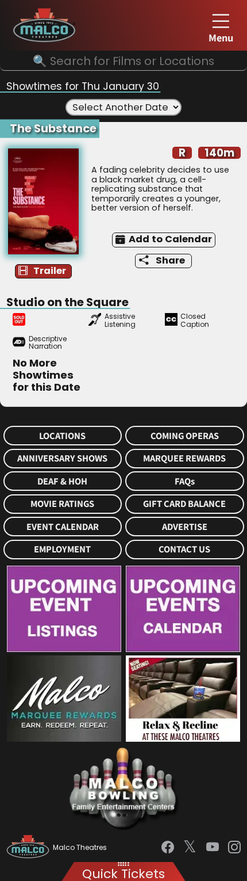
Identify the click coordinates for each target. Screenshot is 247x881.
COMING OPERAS (184, 435)
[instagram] (234, 847)
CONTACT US (184, 549)
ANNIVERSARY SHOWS (62, 458)
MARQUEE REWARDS (184, 458)
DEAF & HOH (62, 481)
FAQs (185, 481)
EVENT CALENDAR (62, 526)
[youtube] (212, 847)
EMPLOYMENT (62, 549)
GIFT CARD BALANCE (184, 503)
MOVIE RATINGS (62, 503)
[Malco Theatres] (29, 847)
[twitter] (189, 848)
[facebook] (167, 847)
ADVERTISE (184, 526)
